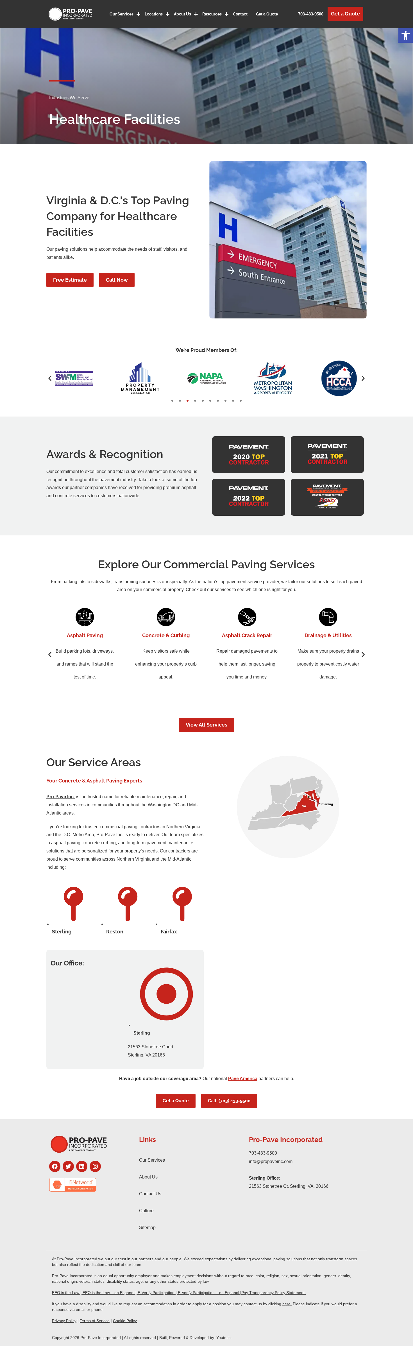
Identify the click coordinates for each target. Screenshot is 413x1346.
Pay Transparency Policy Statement (273, 1292)
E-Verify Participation (156, 1292)
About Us (182, 14)
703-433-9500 (310, 14)
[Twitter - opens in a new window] (68, 1166)
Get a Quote (267, 14)
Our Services (121, 14)
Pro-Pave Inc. (60, 796)
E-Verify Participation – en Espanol (208, 1292)
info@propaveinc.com (270, 1161)
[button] (405, 35)
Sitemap (147, 1227)
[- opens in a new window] (88, 1184)
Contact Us (150, 1193)
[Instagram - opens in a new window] (95, 1166)
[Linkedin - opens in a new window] (81, 1166)
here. (287, 1304)
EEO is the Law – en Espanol (108, 1292)
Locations (154, 14)
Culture (146, 1210)
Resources (212, 14)
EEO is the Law (65, 1292)
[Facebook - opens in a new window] (54, 1166)
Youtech (223, 1337)
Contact (240, 14)
